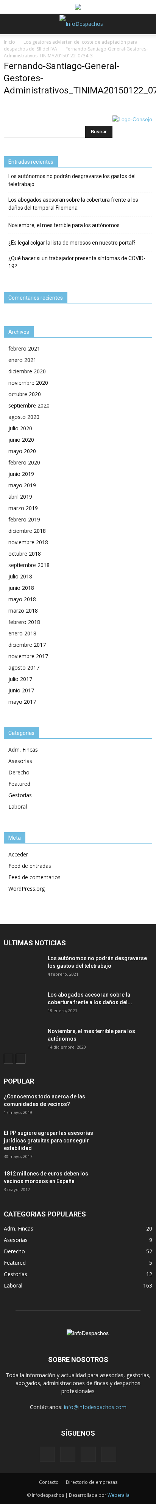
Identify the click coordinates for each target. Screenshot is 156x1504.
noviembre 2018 (28, 542)
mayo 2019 (22, 485)
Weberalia (118, 1495)
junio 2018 (21, 587)
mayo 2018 (22, 599)
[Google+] (67, 1454)
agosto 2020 (23, 416)
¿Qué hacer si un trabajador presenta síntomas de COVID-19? (76, 262)
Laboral (17, 806)
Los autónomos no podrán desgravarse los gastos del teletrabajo (72, 180)
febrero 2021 (24, 348)
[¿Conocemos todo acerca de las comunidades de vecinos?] (133, 1106)
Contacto (49, 1482)
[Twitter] (108, 1454)
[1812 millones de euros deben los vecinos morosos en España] (133, 1183)
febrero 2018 (24, 622)
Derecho (19, 772)
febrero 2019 (24, 519)
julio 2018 (20, 576)
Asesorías (20, 761)
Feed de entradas (29, 865)
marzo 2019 (23, 508)
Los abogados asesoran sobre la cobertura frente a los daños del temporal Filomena (73, 204)
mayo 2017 (22, 701)
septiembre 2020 (29, 405)
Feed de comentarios (34, 877)
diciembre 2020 (27, 371)
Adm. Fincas (23, 749)
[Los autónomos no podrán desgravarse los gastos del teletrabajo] (23, 967)
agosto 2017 (23, 667)
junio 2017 (21, 690)
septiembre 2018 (29, 565)
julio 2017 (20, 678)
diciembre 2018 (27, 530)
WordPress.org (26, 888)
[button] (145, 24)
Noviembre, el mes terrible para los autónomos (64, 225)
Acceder (18, 854)
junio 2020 (21, 439)
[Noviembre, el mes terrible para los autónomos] (23, 1040)
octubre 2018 (24, 553)
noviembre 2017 (28, 656)
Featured (19, 783)
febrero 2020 (24, 462)
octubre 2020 (24, 394)
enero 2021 (22, 359)
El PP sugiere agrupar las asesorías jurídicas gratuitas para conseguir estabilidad (48, 1140)
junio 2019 (21, 473)
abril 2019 (20, 496)
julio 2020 (20, 428)
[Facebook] (47, 1454)
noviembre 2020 (28, 382)
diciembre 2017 (27, 644)
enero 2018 (22, 633)
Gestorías (20, 795)
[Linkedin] (88, 1454)
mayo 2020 (22, 451)
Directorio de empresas (91, 1482)
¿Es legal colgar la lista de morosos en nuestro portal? (72, 243)
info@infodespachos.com (95, 1407)
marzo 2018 (23, 610)
